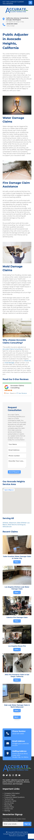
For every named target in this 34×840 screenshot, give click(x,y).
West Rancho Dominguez (17, 524)
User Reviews (21, 393)
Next (16, 717)
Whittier (5, 523)
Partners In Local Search (17, 835)
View (16, 562)
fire (30, 361)
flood (26, 361)
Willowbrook (7, 526)
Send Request (14, 472)
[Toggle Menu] (30, 2)
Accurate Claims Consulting (12, 349)
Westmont (12, 523)
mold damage (9, 362)
